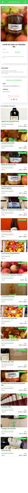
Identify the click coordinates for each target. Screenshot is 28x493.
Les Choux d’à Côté (13, 2)
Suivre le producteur (14, 96)
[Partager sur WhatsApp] (11, 99)
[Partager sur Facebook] (14, 99)
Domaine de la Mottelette (14, 80)
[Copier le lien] (16, 99)
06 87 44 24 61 (6, 91)
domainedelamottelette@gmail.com (11, 86)
